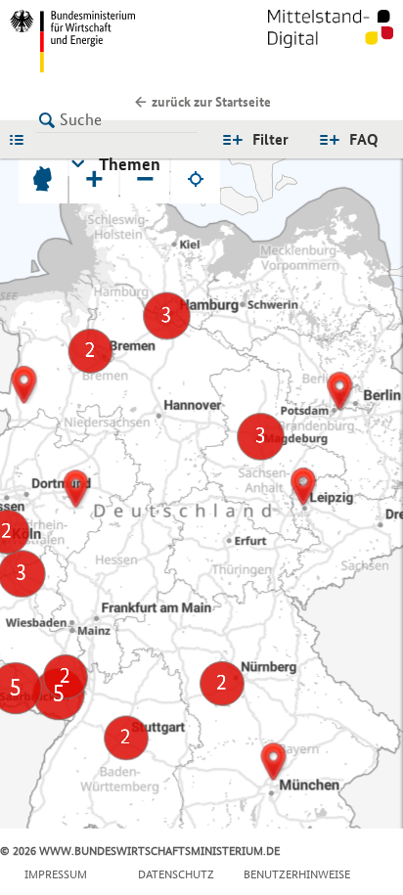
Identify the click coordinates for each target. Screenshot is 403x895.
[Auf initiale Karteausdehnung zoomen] (43, 179)
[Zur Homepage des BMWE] (102, 41)
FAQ (364, 139)
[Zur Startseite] (330, 41)
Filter (270, 139)
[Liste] (21, 139)
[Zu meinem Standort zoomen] (195, 179)
